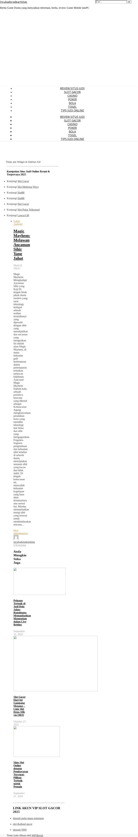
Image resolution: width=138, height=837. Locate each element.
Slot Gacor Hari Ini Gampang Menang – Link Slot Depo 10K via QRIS (19, 705)
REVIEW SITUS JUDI (72, 88)
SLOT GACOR (72, 92)
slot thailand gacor (22, 824)
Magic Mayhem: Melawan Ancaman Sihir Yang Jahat (21, 244)
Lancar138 (23, 215)
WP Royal (37, 835)
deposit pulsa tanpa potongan (28, 818)
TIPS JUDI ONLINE (72, 110)
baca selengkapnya (20, 532)
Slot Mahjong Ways (28, 186)
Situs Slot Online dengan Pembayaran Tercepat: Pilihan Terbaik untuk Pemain (20, 774)
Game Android (17, 223)
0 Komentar (19, 545)
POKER (72, 99)
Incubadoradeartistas (13, 2)
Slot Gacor (23, 181)
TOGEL (72, 107)
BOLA (72, 103)
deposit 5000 (20, 829)
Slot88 (21, 192)
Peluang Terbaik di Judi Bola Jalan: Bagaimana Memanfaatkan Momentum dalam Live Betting (22, 612)
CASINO (72, 96)
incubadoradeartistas (24, 542)
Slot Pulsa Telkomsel (29, 209)
